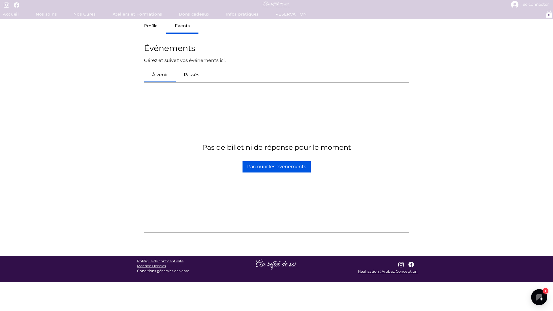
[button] (247, 14)
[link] (160, 74)
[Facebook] (16, 5)
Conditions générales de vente (163, 271)
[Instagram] (6, 5)
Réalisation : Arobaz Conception (388, 271)
